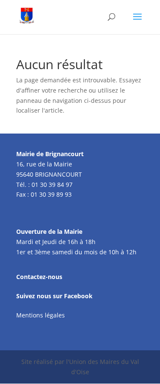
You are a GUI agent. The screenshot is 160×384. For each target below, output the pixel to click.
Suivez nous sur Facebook (54, 296)
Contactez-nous (39, 277)
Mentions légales (40, 315)
